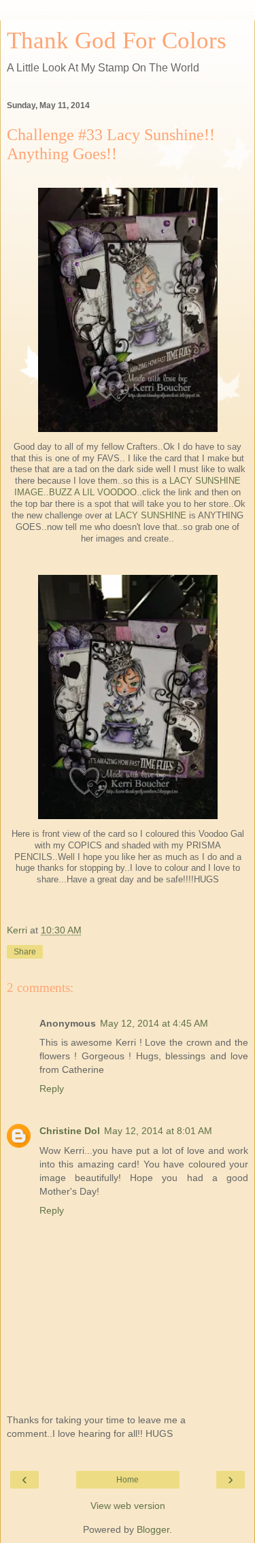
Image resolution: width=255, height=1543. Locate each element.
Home (127, 1479)
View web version (127, 1505)
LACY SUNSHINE (150, 515)
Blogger (153, 1529)
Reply (51, 1088)
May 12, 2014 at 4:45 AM (154, 1023)
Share (25, 952)
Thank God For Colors (116, 40)
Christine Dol (69, 1130)
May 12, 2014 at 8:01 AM (158, 1130)
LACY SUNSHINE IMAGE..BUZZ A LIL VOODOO (127, 486)
